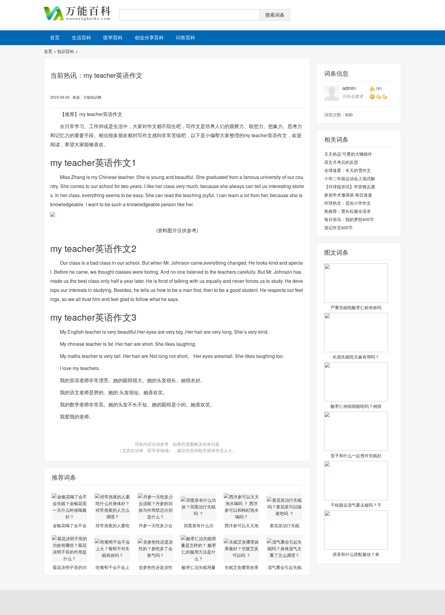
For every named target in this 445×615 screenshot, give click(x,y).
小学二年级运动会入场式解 (349, 178)
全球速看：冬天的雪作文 (347, 170)
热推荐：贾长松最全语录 (347, 211)
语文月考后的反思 (341, 162)
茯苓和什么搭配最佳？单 (356, 554)
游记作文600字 (338, 227)
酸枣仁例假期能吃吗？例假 (356, 406)
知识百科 (65, 51)
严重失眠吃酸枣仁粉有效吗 (356, 307)
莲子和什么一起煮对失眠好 (356, 455)
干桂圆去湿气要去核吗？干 (356, 505)
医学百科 (113, 37)
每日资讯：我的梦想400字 (349, 219)
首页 (48, 51)
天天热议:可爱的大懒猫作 (348, 154)
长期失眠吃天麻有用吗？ (356, 357)
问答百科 (185, 37)
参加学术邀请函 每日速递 (348, 195)
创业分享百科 (149, 37)
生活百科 (81, 37)
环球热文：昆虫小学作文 (347, 203)
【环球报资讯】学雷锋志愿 (349, 187)
